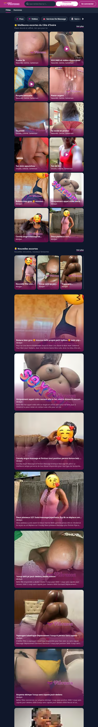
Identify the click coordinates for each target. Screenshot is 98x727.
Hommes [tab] (18, 10)
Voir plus (80, 26)
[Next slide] (82, 19)
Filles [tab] (8, 10)
